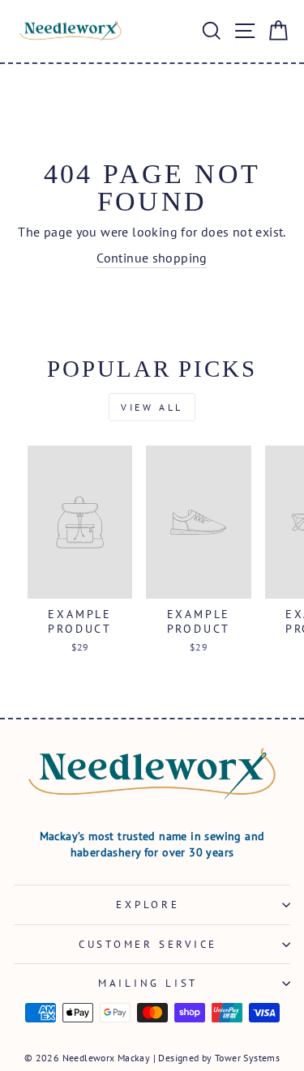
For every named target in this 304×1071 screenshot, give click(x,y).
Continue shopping (152, 258)
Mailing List (148, 982)
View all (152, 407)
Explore (147, 904)
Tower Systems (247, 1058)
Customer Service (148, 943)
